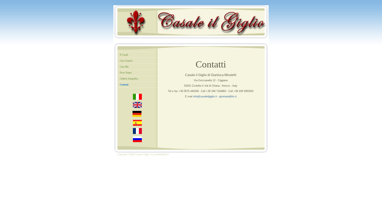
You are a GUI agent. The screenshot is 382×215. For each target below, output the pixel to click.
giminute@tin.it (228, 96)
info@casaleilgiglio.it (205, 96)
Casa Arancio (126, 60)
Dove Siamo (126, 72)
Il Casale (124, 54)
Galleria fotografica (129, 78)
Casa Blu (124, 66)
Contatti (124, 84)
